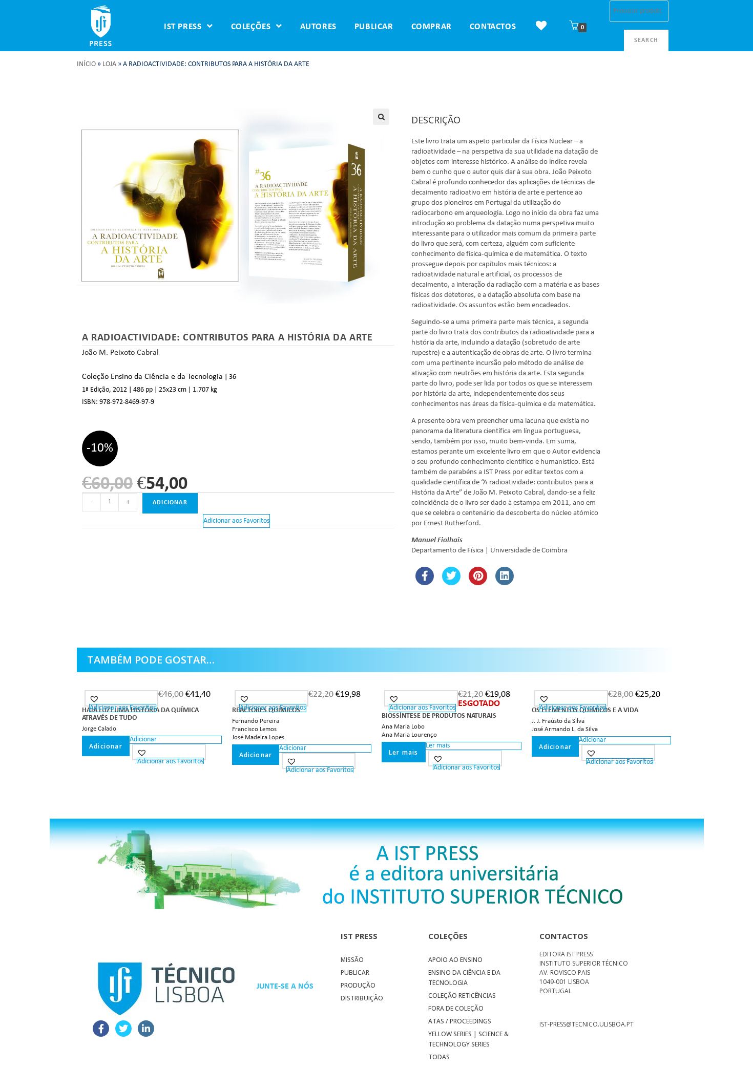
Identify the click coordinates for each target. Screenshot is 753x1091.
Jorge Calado (99, 728)
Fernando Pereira (255, 721)
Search (646, 40)
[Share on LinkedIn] (504, 582)
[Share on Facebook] (424, 582)
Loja (109, 64)
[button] (381, 117)
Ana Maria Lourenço (409, 735)
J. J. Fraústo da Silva (558, 721)
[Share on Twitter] (451, 582)
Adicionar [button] (105, 746)
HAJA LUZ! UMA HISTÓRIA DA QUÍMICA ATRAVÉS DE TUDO (140, 714)
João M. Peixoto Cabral (120, 353)
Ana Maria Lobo (403, 726)
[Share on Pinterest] (478, 582)
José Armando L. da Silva (565, 729)
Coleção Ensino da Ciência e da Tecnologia (152, 377)
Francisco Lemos (254, 729)
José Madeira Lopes (258, 737)
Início (86, 64)
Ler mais (404, 752)
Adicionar (170, 503)
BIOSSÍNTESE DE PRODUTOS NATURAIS (439, 716)
